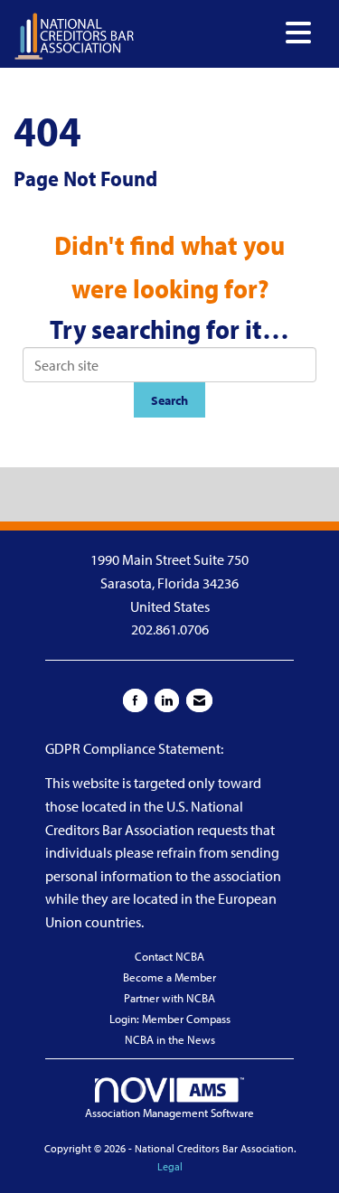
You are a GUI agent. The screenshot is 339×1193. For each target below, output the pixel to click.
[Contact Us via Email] (199, 700)
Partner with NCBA (169, 998)
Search (169, 400)
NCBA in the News (170, 1039)
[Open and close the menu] (228, 33)
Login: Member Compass (170, 1018)
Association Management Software (169, 1112)
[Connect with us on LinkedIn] (167, 700)
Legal (170, 1166)
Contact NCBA (169, 956)
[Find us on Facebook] (135, 700)
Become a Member (169, 977)
